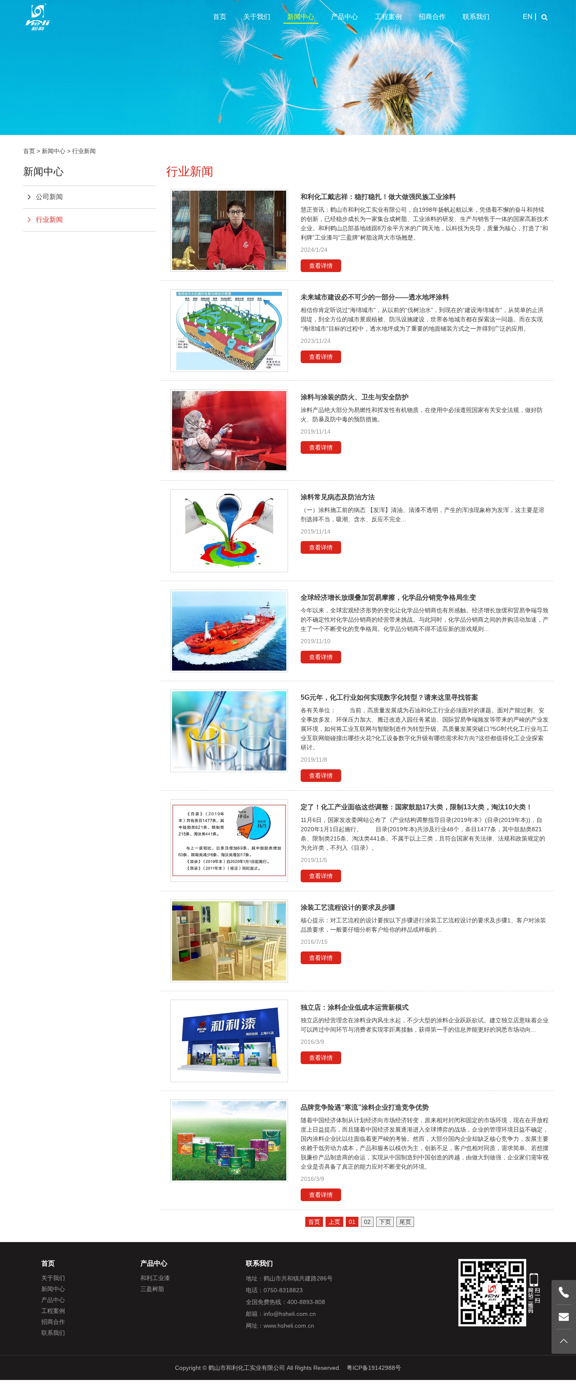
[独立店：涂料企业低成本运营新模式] (229, 1041)
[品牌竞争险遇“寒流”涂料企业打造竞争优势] (229, 1141)
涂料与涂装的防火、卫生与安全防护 (355, 397)
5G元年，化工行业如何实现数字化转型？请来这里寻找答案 (389, 697)
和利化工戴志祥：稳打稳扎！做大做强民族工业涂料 (378, 196)
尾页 (405, 1221)
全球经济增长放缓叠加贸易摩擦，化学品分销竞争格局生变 (388, 597)
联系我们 (476, 16)
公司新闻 (49, 196)
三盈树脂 (152, 1289)
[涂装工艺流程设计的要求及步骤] (229, 941)
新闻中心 (300, 16)
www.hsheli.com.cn (289, 1325)
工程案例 (388, 16)
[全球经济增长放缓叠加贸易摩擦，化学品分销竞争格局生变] (229, 631)
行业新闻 (84, 151)
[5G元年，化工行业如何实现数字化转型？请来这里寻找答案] (229, 731)
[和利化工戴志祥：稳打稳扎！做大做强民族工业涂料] (229, 230)
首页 (219, 16)
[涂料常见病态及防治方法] (229, 530)
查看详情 (321, 265)
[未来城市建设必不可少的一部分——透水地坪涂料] (229, 330)
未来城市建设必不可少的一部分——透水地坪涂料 (375, 297)
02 (367, 1221)
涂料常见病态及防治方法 (338, 497)
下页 (385, 1221)
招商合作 (432, 16)
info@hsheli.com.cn (290, 1313)
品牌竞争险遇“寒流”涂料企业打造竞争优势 (365, 1107)
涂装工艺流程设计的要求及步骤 (348, 907)
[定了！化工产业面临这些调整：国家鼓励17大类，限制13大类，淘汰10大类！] (229, 840)
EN (528, 16)
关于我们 (256, 16)
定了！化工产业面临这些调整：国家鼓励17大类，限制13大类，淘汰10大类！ (417, 807)
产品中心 (344, 16)
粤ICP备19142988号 (374, 1367)
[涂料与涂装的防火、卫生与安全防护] (229, 430)
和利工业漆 (155, 1278)
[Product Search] (544, 17)
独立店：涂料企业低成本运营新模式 (355, 1007)
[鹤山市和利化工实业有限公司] (38, 17)
